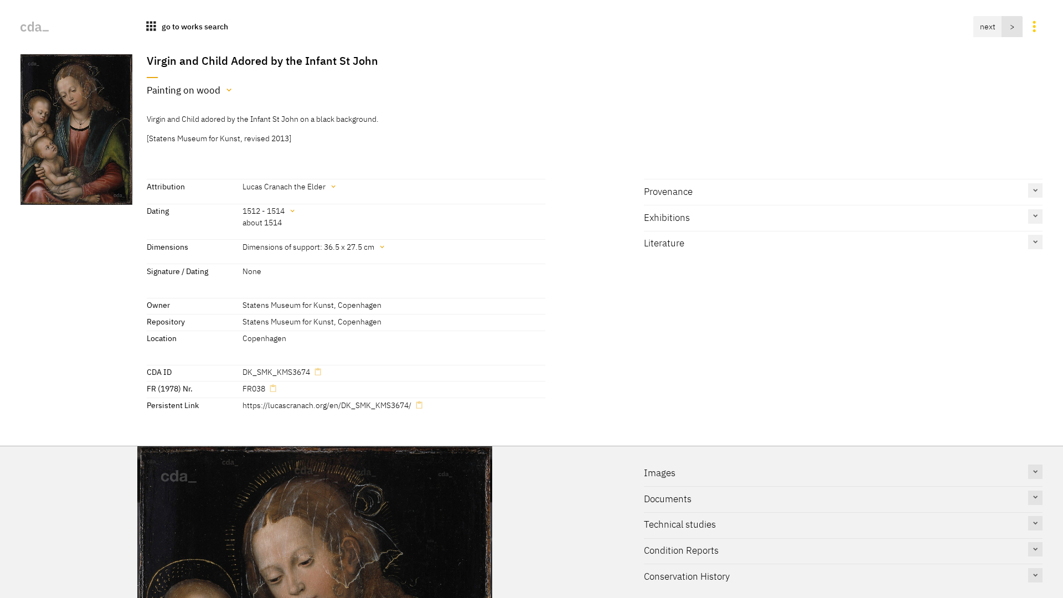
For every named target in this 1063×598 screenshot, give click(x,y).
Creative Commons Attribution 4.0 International (540, 559)
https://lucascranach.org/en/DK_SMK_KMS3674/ (326, 405)
